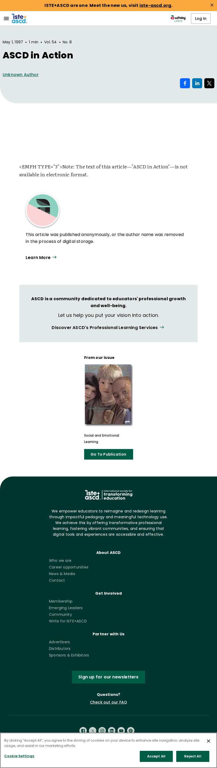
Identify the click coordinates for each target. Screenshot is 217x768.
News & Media (62, 573)
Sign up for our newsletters (108, 677)
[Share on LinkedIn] (197, 83)
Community (60, 614)
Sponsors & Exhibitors (69, 655)
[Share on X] (209, 83)
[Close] (208, 741)
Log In (200, 18)
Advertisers (59, 642)
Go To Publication (108, 454)
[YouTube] (121, 730)
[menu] (6, 18)
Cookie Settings (19, 755)
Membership (61, 601)
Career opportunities (68, 567)
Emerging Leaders (66, 607)
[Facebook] (83, 730)
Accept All (156, 756)
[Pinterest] (130, 730)
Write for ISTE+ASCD (68, 621)
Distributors (59, 648)
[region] (108, 750)
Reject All (192, 756)
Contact (57, 580)
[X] (92, 730)
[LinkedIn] (111, 730)
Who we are (60, 560)
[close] (212, 5)
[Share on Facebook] (185, 83)
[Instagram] (102, 730)
